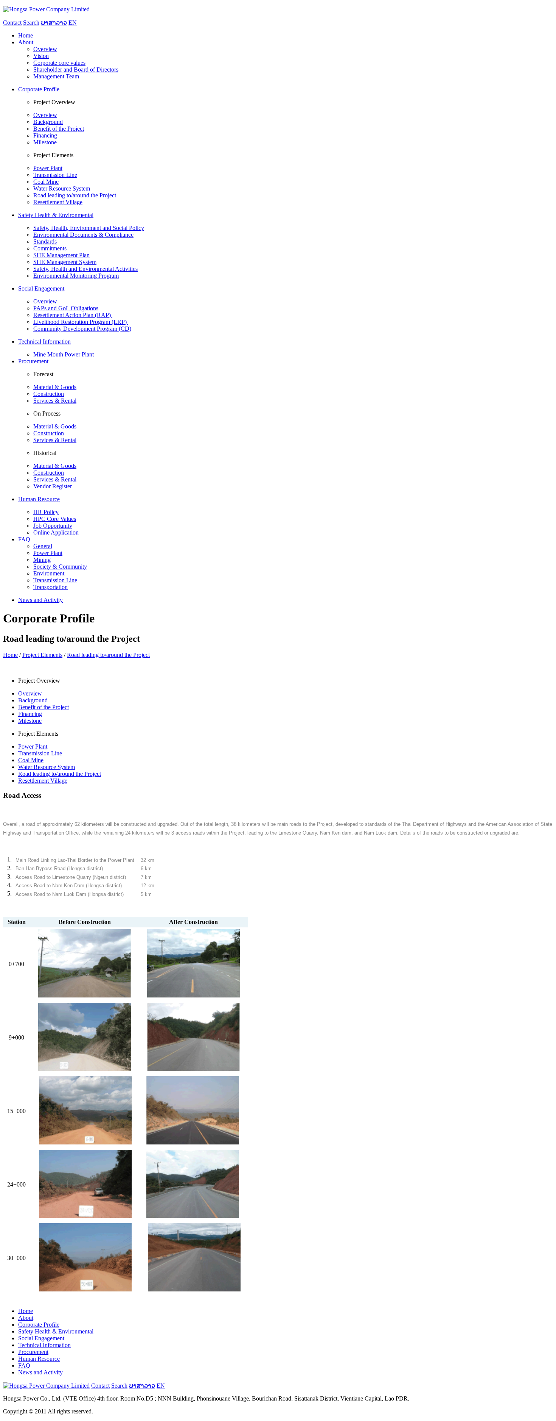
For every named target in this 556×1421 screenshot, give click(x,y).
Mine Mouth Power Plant (63, 354)
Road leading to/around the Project (74, 195)
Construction (48, 394)
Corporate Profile (38, 1324)
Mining (42, 560)
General (42, 546)
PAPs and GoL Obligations (65, 308)
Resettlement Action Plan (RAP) (72, 315)
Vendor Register (52, 486)
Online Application (56, 532)
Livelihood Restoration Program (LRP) (80, 322)
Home (10, 655)
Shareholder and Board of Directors (75, 69)
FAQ (24, 1365)
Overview (45, 49)
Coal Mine (46, 181)
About (25, 1318)
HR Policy (46, 512)
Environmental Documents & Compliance (83, 234)
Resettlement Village (57, 202)
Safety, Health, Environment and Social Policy (88, 228)
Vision (41, 56)
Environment (48, 573)
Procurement (33, 1352)
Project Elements (42, 655)
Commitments (50, 248)
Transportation (50, 587)
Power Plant (47, 168)
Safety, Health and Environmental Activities (85, 269)
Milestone (45, 142)
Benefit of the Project (58, 128)
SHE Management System (64, 262)
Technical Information (44, 1345)
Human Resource (39, 1358)
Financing (45, 135)
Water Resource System (61, 188)
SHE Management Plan (61, 255)
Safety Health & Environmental (55, 1331)
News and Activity (40, 1372)
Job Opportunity (52, 525)
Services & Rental (54, 400)
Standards (45, 241)
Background (48, 122)
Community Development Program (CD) (82, 328)
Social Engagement (41, 1338)
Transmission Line (55, 175)
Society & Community (60, 566)
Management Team (56, 76)
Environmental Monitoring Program (76, 275)
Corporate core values (59, 62)
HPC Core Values (54, 519)
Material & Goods (54, 387)
